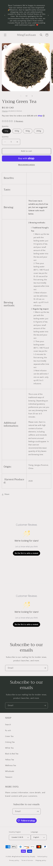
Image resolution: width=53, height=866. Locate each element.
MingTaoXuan (16, 856)
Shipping (4, 111)
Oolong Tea (10, 742)
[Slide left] (21, 96)
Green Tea (9, 736)
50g (6, 131)
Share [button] (7, 494)
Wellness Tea (10, 766)
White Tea (9, 748)
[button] (5, 35)
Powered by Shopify (28, 856)
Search (8, 725)
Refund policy (42, 856)
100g (17, 131)
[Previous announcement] (5, 15)
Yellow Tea (9, 760)
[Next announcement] (48, 15)
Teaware (8, 777)
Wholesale (9, 771)
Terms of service (27, 860)
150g (28, 131)
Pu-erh (8, 731)
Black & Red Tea (11, 754)
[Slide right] (32, 96)
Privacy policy (14, 860)
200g (38, 131)
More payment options (26, 164)
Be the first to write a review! (26, 553)
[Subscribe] (45, 668)
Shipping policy (41, 860)
